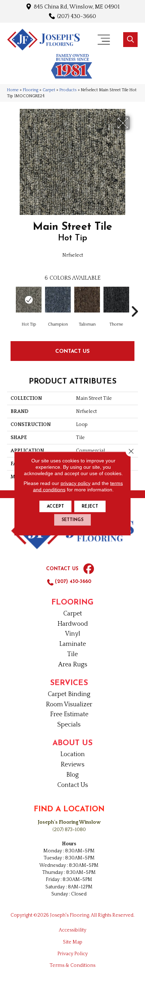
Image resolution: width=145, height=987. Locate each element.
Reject (90, 506)
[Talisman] (87, 299)
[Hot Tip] (28, 299)
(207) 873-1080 (69, 830)
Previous (10, 300)
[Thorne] (116, 299)
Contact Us (72, 351)
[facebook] (88, 569)
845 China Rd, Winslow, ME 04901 (77, 7)
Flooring (30, 90)
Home (13, 90)
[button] (130, 39)
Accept (55, 506)
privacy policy (75, 483)
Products (68, 90)
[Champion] (57, 299)
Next (134, 300)
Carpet (49, 90)
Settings (72, 520)
